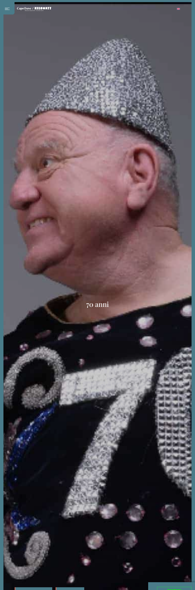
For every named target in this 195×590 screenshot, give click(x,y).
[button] (8, 7)
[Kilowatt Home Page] (34, 9)
